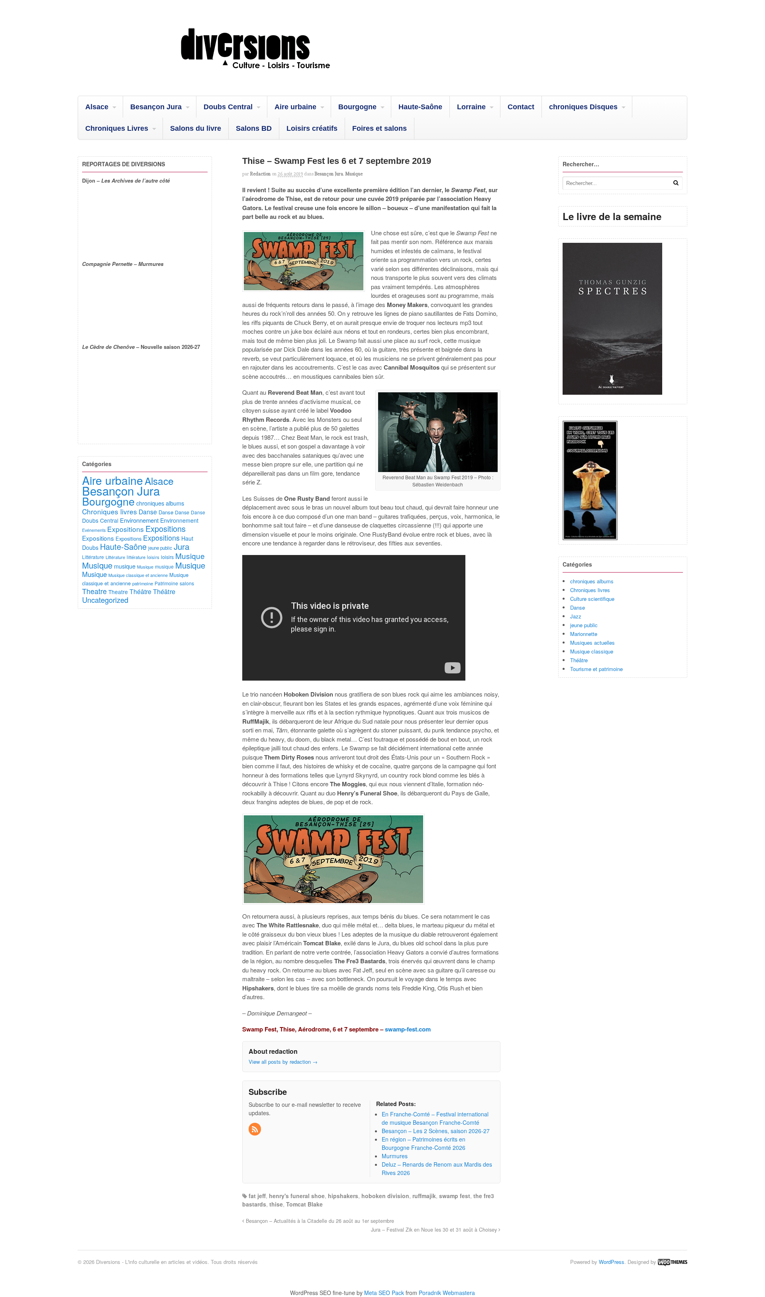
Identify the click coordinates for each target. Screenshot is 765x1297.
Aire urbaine (295, 107)
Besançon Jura (156, 107)
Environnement (139, 520)
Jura (181, 546)
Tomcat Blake (304, 1204)
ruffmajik (424, 1196)
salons (187, 583)
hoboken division (385, 1196)
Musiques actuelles (592, 642)
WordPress (611, 1262)
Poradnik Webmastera (447, 1293)
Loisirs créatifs (311, 128)
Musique (354, 174)
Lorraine (471, 107)
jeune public (584, 625)
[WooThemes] (672, 1262)
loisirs (153, 557)
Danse (577, 607)
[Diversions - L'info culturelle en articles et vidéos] (277, 75)
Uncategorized (105, 599)
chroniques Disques (583, 107)
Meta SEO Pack (384, 1293)
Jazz (575, 616)
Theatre (94, 591)
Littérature (93, 556)
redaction (260, 174)
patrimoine (142, 583)
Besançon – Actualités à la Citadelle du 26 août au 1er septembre (319, 1220)
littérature (136, 557)
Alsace (96, 107)
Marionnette (583, 634)
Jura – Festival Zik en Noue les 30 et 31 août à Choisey (434, 1229)
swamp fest (454, 1196)
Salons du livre (195, 128)
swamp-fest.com (408, 1029)
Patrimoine (166, 583)
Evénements (94, 530)
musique (124, 566)
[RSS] (255, 1130)
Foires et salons (379, 128)
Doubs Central (228, 107)
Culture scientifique (592, 598)
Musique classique (591, 651)
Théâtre (579, 660)
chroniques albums (592, 581)
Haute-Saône (420, 107)
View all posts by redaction (283, 1061)
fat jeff (257, 1196)
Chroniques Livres (116, 128)
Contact (521, 107)
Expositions (125, 529)
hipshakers (343, 1196)
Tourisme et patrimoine (596, 669)
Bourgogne (357, 107)
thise (276, 1204)
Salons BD (254, 128)
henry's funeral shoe (297, 1196)
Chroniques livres (590, 590)
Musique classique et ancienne (138, 575)
